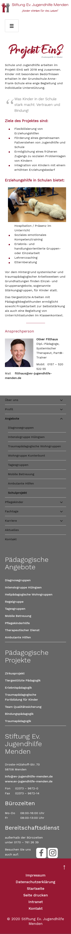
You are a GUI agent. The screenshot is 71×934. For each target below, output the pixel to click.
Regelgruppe (14, 601)
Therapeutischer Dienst (22, 630)
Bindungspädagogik (19, 714)
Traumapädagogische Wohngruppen (34, 446)
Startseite (35, 888)
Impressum (35, 875)
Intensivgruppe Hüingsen (26, 437)
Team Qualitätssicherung (23, 707)
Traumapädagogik (18, 721)
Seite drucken (35, 895)
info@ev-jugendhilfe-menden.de (29, 776)
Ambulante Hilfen (21, 483)
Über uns (11, 400)
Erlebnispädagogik (18, 687)
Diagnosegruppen (21, 427)
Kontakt (11, 539)
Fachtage (11, 511)
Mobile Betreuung (21, 474)
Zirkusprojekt (15, 673)
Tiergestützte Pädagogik (23, 680)
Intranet (35, 902)
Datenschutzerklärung (35, 882)
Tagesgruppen (18, 465)
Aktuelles (12, 530)
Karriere (11, 520)
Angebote (12, 418)
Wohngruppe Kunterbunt (26, 455)
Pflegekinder (14, 502)
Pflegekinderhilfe (17, 623)
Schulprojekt (17, 493)
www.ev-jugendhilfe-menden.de (28, 781)
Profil (9, 409)
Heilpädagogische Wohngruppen (28, 594)
